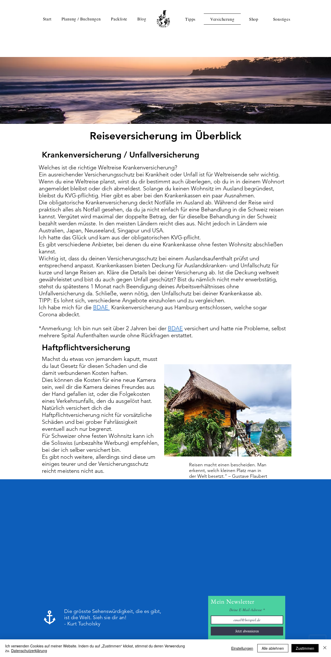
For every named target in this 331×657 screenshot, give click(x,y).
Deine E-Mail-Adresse (245, 610)
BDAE (101, 307)
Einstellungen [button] (242, 648)
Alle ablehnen (273, 648)
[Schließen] (325, 648)
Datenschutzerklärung (29, 650)
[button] (81, 18)
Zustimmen (305, 648)
